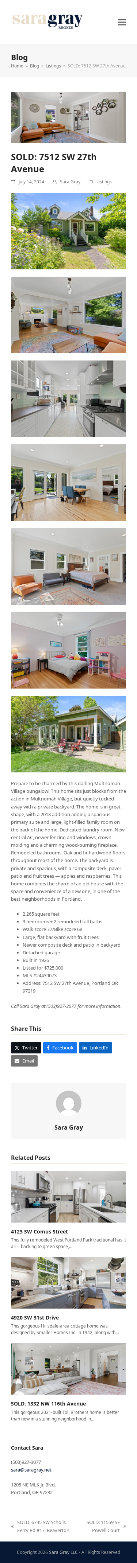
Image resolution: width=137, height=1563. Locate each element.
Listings (104, 182)
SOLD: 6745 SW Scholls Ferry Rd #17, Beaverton (40, 1526)
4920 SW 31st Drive (35, 1317)
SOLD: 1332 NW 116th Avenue (48, 1403)
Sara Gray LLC (63, 1552)
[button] (122, 22)
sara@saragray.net (31, 1469)
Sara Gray (70, 182)
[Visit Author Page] (68, 1102)
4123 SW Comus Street (39, 1231)
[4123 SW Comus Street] (68, 1196)
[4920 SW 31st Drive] (68, 1282)
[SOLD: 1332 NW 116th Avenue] (68, 1368)
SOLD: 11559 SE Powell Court (102, 1526)
